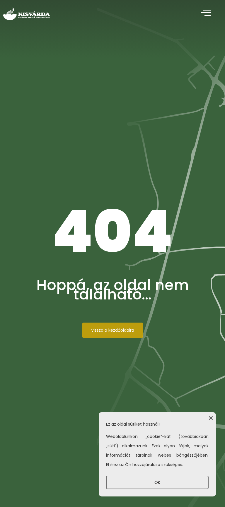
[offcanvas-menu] (206, 13)
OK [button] (157, 482)
